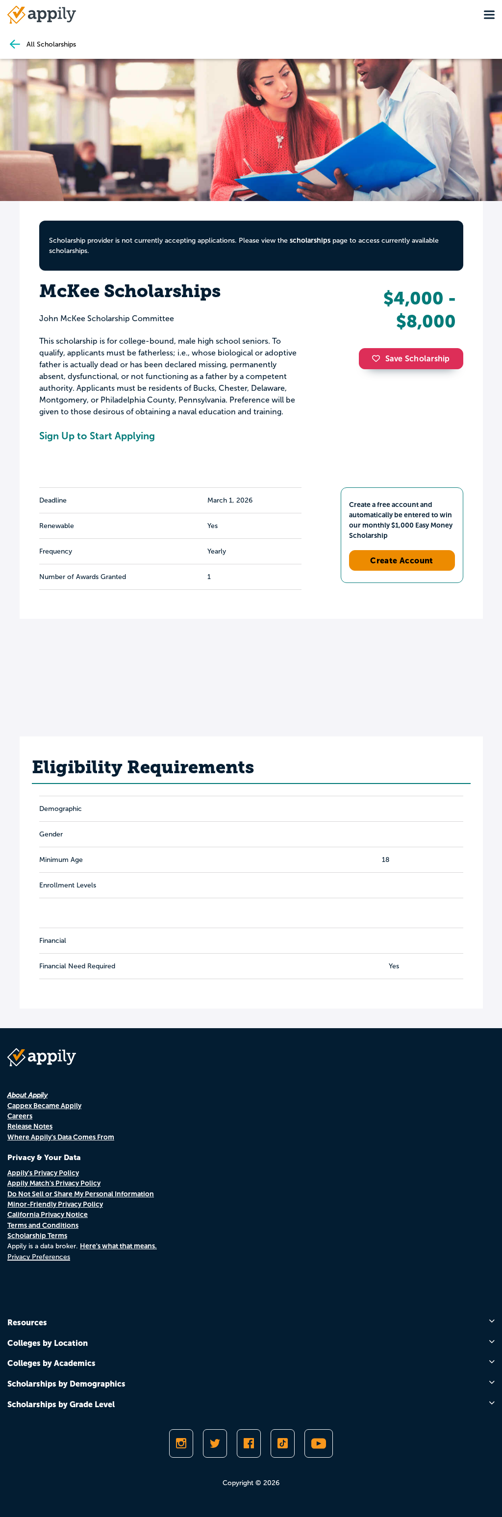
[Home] (41, 14)
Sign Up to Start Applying (97, 435)
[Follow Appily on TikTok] (283, 1443)
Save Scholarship (417, 358)
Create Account (401, 560)
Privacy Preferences (38, 1257)
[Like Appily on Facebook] (249, 1443)
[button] (378, 358)
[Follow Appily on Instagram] (181, 1443)
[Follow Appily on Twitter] (215, 1443)
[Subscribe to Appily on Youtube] (318, 1443)
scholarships (310, 240)
